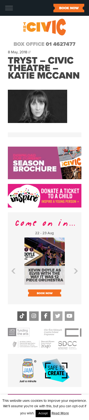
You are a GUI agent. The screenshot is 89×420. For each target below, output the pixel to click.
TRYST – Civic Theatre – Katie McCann (44, 68)
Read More (60, 413)
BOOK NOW (69, 8)
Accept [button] (43, 413)
